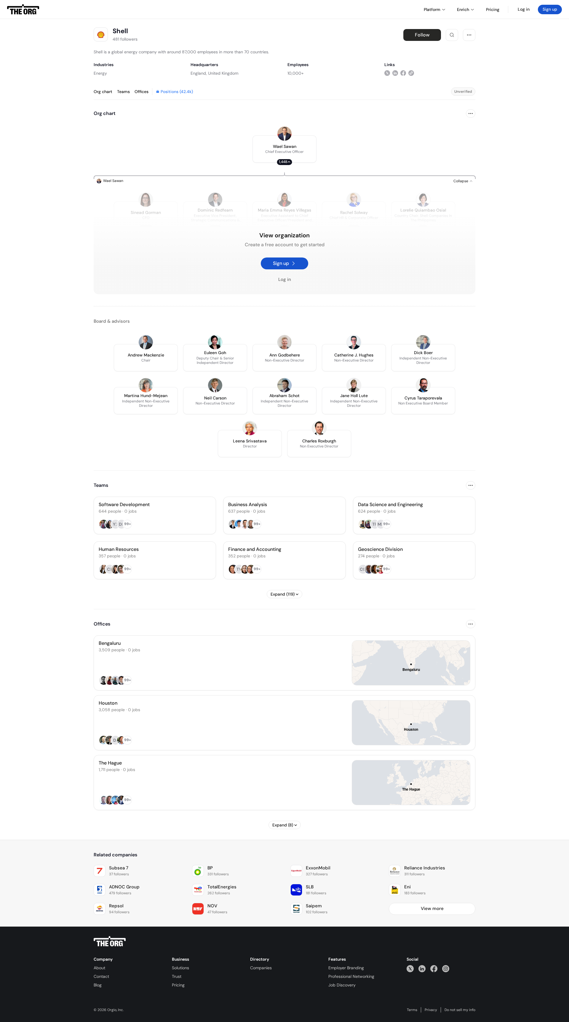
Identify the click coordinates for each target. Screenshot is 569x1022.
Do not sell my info (460, 1009)
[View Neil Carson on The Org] (215, 385)
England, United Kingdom (214, 73)
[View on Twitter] (387, 73)
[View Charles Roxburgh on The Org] (319, 428)
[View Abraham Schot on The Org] (284, 385)
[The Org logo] (110, 941)
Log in (524, 9)
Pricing (178, 985)
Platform (432, 9)
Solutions (180, 967)
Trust (176, 976)
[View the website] (411, 73)
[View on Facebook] (403, 73)
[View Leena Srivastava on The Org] (249, 428)
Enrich (463, 9)
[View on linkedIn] (395, 73)
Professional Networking (351, 976)
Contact (101, 976)
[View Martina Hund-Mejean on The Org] (145, 385)
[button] (284, 149)
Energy (100, 73)
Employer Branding (346, 967)
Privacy (431, 1009)
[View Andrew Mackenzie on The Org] (145, 342)
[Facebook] (433, 968)
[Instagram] (445, 968)
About (99, 967)
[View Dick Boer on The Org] (423, 342)
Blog (98, 985)
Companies (261, 967)
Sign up (550, 9)
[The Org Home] (23, 9)
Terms (412, 1009)
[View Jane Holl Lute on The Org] (353, 385)
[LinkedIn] (422, 968)
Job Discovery (342, 985)
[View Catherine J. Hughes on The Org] (353, 342)
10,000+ (295, 73)
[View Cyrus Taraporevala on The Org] (423, 385)
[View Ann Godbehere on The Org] (284, 342)
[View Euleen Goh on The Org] (215, 342)
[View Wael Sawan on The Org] (284, 133)
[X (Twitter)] (410, 968)
